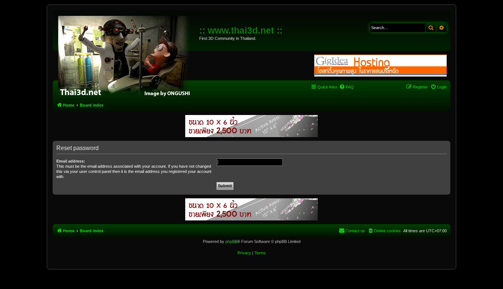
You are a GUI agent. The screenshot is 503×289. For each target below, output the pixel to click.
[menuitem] (346, 87)
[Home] (126, 55)
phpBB (231, 241)
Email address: (70, 161)
